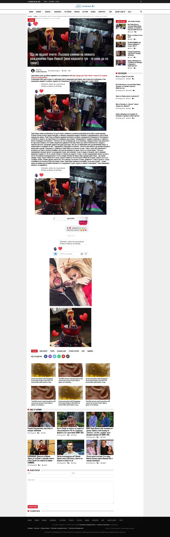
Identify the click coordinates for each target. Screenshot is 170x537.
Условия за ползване (103, 524)
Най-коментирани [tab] (134, 21)
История (85, 12)
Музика (93, 12)
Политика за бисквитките (76, 528)
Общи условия (45, 528)
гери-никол (43, 351)
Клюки (31, 12)
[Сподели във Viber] (50, 356)
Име (29, 473)
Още (129, 12)
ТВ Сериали (67, 12)
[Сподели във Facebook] (45, 356)
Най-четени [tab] (121, 21)
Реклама (30, 528)
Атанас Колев (74, 351)
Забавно (47, 12)
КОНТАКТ (57, 1)
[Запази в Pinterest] (63, 356)
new (83, 351)
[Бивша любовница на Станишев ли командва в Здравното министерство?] (121, 65)
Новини (38, 12)
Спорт (121, 520)
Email (73, 473)
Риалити (77, 12)
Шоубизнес (57, 12)
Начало (45, 1)
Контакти (36, 528)
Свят (110, 12)
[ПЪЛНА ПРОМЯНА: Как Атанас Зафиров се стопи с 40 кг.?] (121, 47)
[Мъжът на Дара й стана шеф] (121, 39)
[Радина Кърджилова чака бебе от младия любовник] (41, 426)
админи (90, 351)
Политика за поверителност (87, 524)
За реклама (51, 1)
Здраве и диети (120, 12)
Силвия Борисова (41, 71)
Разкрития (101, 12)
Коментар (31, 479)
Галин (52, 351)
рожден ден (61, 351)
